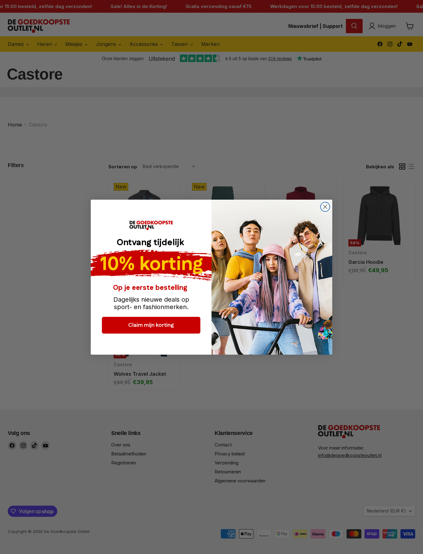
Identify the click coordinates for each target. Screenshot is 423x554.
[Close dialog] (325, 206)
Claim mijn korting (151, 325)
